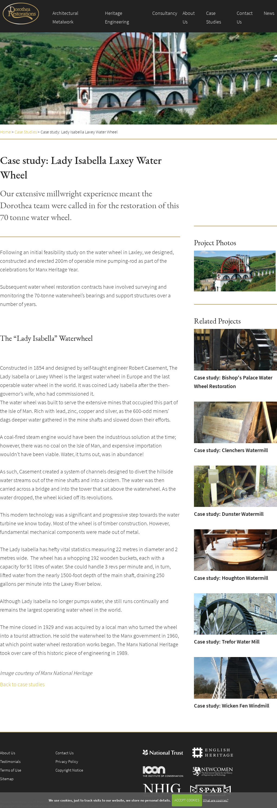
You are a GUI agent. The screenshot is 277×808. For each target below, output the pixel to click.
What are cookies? (215, 800)
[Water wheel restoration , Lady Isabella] (235, 271)
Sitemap (7, 778)
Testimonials (10, 761)
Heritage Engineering (117, 17)
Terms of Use (10, 770)
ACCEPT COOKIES (186, 800)
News (269, 13)
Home (5, 131)
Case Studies (213, 17)
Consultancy (164, 13)
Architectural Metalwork (65, 17)
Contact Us (245, 17)
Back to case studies (22, 684)
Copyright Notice (69, 770)
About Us (189, 17)
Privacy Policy (66, 761)
